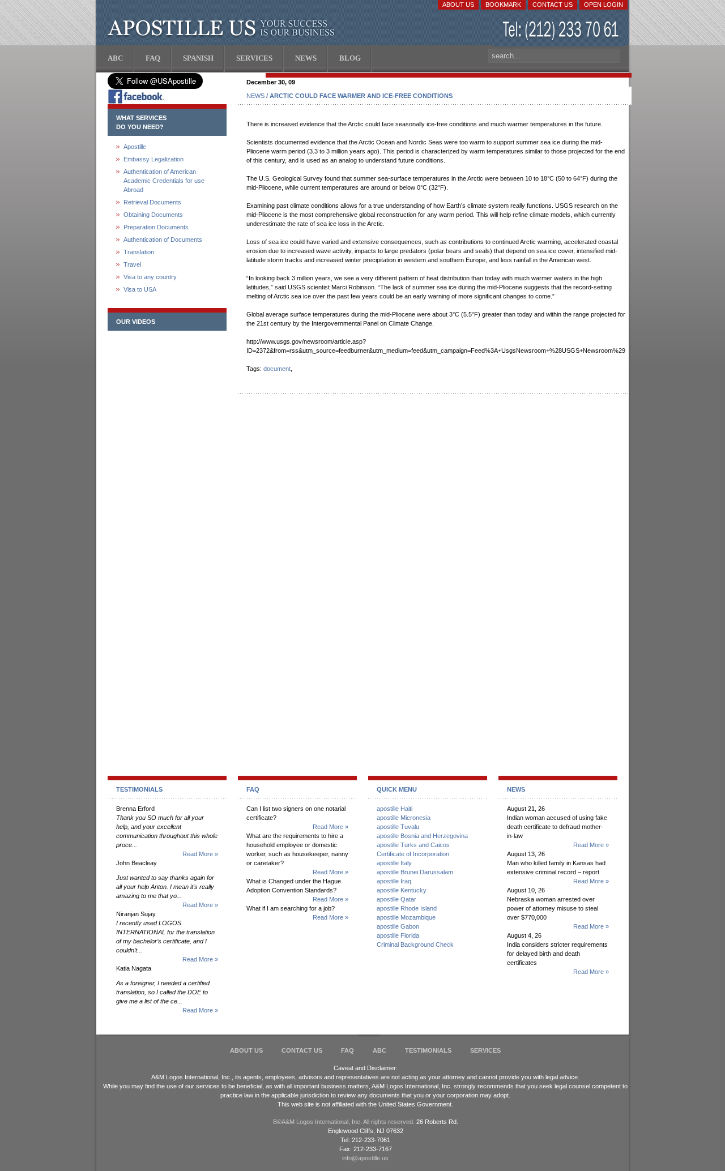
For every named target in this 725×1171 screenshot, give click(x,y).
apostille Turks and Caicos (413, 844)
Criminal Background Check (415, 944)
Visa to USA (139, 289)
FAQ (347, 1050)
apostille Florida (398, 935)
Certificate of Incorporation (413, 854)
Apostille (134, 146)
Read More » (200, 854)
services (485, 1050)
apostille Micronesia (403, 817)
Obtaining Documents (153, 214)
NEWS (255, 95)
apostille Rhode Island (407, 908)
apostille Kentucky (402, 890)
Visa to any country (150, 276)
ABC (379, 1050)
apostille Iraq (394, 881)
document (277, 368)
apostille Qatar (396, 899)
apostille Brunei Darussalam (415, 872)
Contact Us (552, 4)
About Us (458, 4)
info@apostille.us (365, 1158)
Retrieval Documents (152, 202)
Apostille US (223, 28)
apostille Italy (394, 863)
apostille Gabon (398, 926)
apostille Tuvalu (398, 826)
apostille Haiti (394, 808)
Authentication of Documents (162, 239)
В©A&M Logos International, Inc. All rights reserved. (344, 1121)
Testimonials (428, 1050)
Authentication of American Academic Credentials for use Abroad (163, 180)
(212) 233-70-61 (562, 30)
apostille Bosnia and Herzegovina (422, 835)
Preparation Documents (156, 227)
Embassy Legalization (153, 159)
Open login (603, 4)
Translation (138, 252)
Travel (132, 264)
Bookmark (503, 4)
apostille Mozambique (406, 917)
